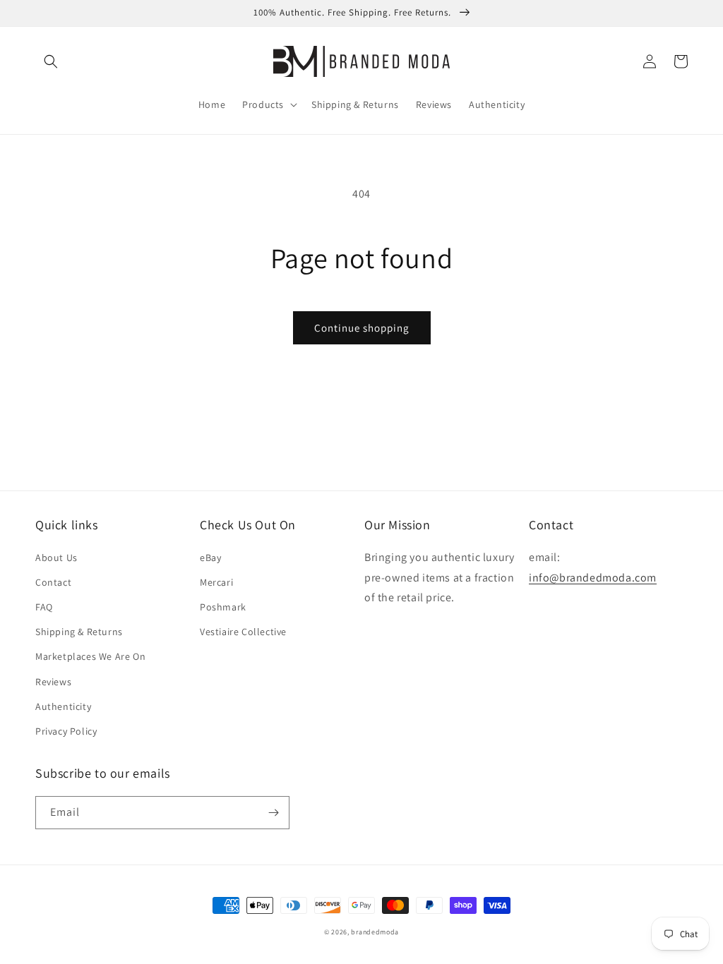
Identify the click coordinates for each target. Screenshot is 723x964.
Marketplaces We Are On (90, 656)
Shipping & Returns (79, 631)
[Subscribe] (273, 812)
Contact (53, 582)
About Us (56, 557)
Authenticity (63, 706)
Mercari (216, 582)
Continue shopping (362, 328)
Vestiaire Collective (243, 631)
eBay (210, 557)
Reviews (53, 681)
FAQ (44, 607)
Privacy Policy (66, 731)
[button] (50, 61)
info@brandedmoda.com (593, 577)
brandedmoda (375, 931)
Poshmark (223, 607)
